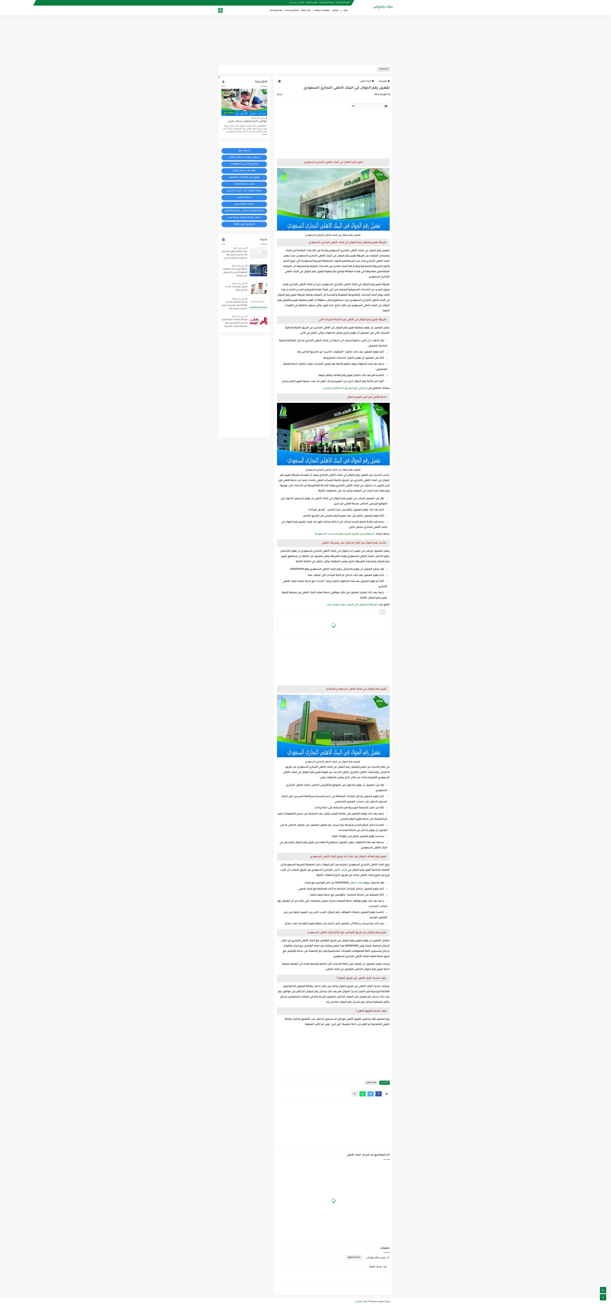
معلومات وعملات (321, 10)
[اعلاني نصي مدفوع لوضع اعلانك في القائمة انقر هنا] (219, 77)
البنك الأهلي (365, 81)
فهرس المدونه (312, 3)
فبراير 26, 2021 (238, 316)
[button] (378, 1093)
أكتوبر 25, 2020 (238, 298)
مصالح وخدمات (291, 10)
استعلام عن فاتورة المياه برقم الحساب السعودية (344, 534)
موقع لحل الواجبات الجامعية (244, 177)
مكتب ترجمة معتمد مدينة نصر (244, 217)
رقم (374, 485)
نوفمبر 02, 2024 (258, 118)
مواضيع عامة (276, 10)
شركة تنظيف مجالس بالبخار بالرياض (244, 211)
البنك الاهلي (356, 883)
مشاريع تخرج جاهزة (244, 224)
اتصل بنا (300, 3)
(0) (278, 95)
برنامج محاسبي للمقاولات (244, 164)
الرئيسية (383, 81)
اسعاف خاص (244, 197)
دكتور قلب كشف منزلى (244, 170)
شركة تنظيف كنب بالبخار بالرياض (244, 191)
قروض (335, 10)
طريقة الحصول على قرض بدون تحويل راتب (352, 604)
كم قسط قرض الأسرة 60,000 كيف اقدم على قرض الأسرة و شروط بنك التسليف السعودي (234, 306)
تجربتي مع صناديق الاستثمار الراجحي (344, 388)
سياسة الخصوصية (326, 3)
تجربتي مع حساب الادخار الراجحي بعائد (236, 288)
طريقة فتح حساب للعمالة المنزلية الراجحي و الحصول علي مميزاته (235, 272)
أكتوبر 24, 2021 (238, 283)
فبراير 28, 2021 (238, 266)
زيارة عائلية (306, 10)
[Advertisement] (305, 40)
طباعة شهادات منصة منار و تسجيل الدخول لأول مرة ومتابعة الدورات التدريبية (234, 323)
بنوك (345, 10)
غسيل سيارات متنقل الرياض (244, 157)
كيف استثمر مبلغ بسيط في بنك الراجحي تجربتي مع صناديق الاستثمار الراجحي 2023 (234, 255)
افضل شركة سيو (244, 204)
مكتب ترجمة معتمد (244, 184)
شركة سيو (244, 150)
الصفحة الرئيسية (343, 3)
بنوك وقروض (383, 7)
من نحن (292, 3)
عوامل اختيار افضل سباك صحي (247, 121)
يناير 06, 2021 (239, 248)
